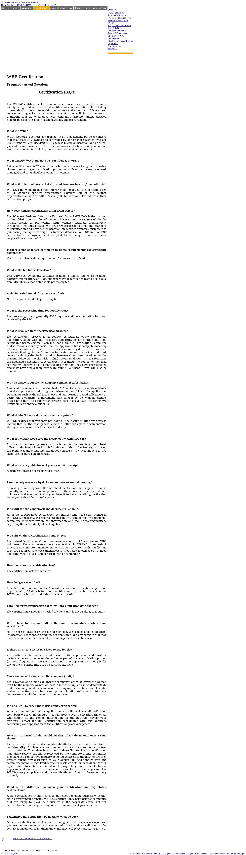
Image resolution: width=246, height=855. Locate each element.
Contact (10, 5)
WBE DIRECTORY (47, 5)
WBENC (112, 10)
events (16, 8)
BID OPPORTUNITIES (26, 5)
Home (4, 5)
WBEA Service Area (117, 13)
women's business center (61, 8)
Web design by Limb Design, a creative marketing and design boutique (213, 853)
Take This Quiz (115, 28)
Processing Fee (114, 46)
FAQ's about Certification (119, 25)
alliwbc (77, 8)
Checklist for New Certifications (116, 37)
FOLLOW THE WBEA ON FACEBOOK (32, 838)
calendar (102, 8)
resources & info (89, 8)
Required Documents (117, 33)
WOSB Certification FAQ (119, 18)
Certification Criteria (117, 30)
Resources (112, 48)
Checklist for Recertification (120, 41)
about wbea (6, 8)
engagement (26, 8)
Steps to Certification (117, 15)
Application (113, 43)
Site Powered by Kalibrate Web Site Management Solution (155, 853)
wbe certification (40, 8)
